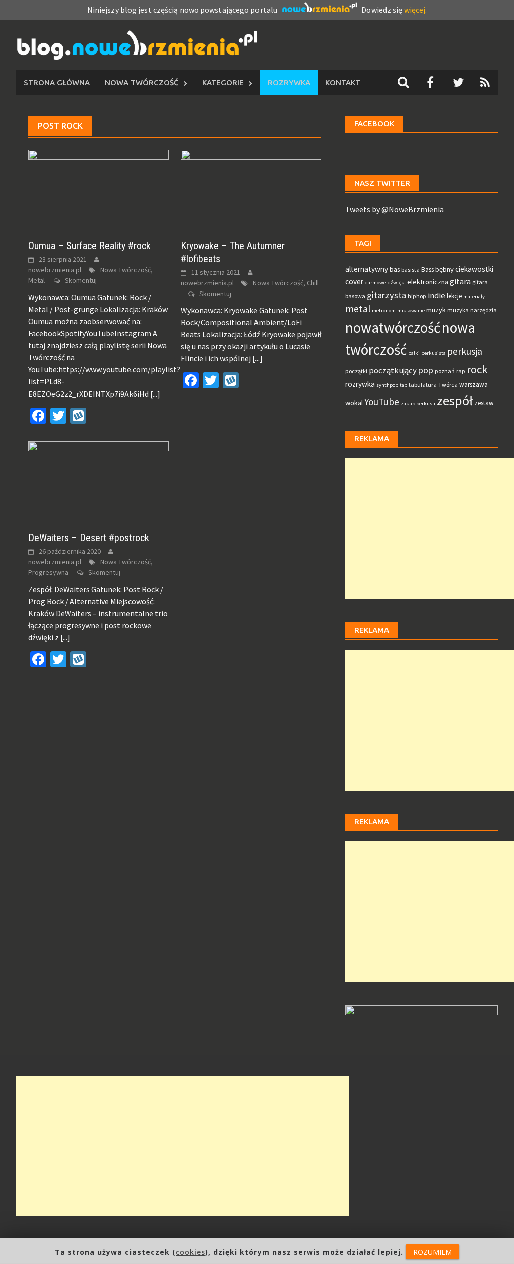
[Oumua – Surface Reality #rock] (98, 188)
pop (425, 370)
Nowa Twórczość (142, 82)
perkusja (464, 351)
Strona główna (57, 82)
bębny (444, 269)
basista (410, 269)
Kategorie (223, 82)
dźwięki (397, 282)
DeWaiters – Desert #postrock (88, 538)
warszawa (473, 384)
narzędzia (483, 310)
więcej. (415, 10)
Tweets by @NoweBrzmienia (394, 209)
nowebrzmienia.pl (54, 269)
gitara (460, 281)
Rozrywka (289, 82)
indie (436, 295)
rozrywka (360, 384)
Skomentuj (81, 280)
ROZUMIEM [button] (432, 1252)
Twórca (448, 384)
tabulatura (423, 384)
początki (356, 371)
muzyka (458, 310)
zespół (455, 400)
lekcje (454, 295)
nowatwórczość (392, 327)
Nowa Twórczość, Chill (286, 282)
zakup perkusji (418, 403)
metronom (384, 310)
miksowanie (411, 310)
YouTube (381, 402)
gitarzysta (386, 295)
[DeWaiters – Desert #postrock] (98, 480)
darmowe (375, 282)
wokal (354, 402)
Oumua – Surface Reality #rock (89, 246)
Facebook (374, 123)
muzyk (436, 309)
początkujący (393, 370)
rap (460, 371)
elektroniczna (427, 281)
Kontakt (342, 82)
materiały (474, 296)
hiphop (417, 296)
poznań (445, 371)
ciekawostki (474, 269)
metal (357, 309)
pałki (414, 353)
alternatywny (366, 269)
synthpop (387, 385)
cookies (190, 1252)
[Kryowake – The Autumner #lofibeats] (251, 188)
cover (354, 281)
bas (395, 269)
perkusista (433, 353)
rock (477, 369)
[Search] (403, 82)
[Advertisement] (429, 528)
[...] (155, 393)
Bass (427, 269)
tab (403, 385)
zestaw (484, 403)
